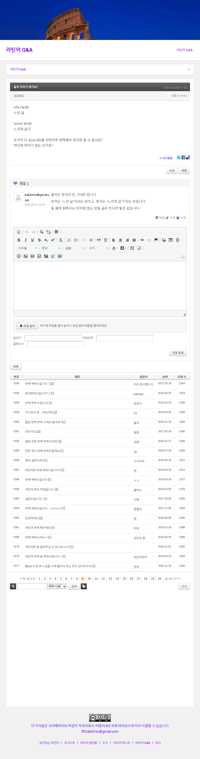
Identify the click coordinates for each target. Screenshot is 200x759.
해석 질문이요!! (34, 460)
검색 (13, 586)
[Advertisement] (100, 649)
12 (103, 578)
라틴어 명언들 (88, 743)
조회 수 (182, 377)
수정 (171, 170)
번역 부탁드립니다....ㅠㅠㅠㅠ (43, 508)
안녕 (136, 567)
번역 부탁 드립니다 (36, 403)
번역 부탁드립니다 (36, 479)
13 (110, 578)
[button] (18, 232)
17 (138, 578)
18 (145, 578)
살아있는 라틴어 (49, 743)
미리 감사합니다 (143, 384)
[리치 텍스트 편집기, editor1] (100, 285)
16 (131, 578)
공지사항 (69, 743)
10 (89, 578)
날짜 (165, 377)
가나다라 (139, 461)
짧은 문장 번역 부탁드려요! (41, 441)
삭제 (183, 217)
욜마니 (138, 490)
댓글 (162, 217)
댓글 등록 (178, 352)
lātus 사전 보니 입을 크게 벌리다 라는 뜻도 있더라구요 (58, 566)
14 (117, 578)
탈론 (136, 432)
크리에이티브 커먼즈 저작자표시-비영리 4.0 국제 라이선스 (89, 726)
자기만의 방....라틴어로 (39, 412)
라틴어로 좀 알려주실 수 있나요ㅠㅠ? (47, 547)
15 (124, 578)
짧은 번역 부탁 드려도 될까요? (43, 422)
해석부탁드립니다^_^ (37, 393)
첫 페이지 (28, 578)
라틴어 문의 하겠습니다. (39, 489)
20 (159, 578)
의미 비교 (31, 431)
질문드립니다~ (34, 499)
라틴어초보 (140, 557)
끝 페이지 (171, 578)
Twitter (179, 157)
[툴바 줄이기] (183, 257)
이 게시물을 (166, 158)
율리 (136, 423)
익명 (136, 442)
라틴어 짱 (139, 538)
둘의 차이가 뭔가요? (26, 87)
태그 (84, 586)
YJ (135, 413)
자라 (136, 528)
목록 (184, 170)
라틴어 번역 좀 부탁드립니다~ (43, 556)
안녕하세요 (32, 518)
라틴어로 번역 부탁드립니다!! (42, 470)
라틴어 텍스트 (121, 743)
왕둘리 (138, 509)
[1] (52, 393)
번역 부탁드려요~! (36, 537)
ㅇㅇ (136, 480)
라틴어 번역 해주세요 (38, 527)
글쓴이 (17, 337)
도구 (105, 743)
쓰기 (184, 586)
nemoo (138, 394)
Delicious (188, 157)
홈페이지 (18, 344)
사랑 (136, 499)
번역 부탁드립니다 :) (37, 383)
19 (152, 578)
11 (96, 578)
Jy (135, 451)
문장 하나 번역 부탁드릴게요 (42, 451)
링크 (158, 743)
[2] (52, 383)
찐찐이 (138, 403)
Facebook (183, 157)
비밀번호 (87, 337)
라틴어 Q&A (19, 50)
